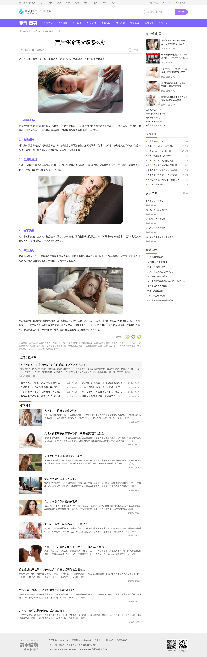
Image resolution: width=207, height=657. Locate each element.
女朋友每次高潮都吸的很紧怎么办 (63, 456)
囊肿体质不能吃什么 (154, 121)
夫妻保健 (49, 31)
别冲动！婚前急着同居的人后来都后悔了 (102, 383)
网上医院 (154, 2)
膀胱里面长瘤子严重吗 (157, 276)
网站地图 (110, 640)
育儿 (95, 2)
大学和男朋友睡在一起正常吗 (160, 146)
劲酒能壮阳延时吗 (155, 257)
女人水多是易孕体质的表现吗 (60, 501)
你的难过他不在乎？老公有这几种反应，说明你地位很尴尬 (53, 364)
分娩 (39, 165)
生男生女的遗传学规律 (157, 286)
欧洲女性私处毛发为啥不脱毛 (160, 151)
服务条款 (87, 640)
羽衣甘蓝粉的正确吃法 (155, 125)
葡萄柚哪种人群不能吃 (155, 113)
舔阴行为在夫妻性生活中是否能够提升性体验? (163, 165)
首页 (41, 2)
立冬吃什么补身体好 (154, 110)
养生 (86, 2)
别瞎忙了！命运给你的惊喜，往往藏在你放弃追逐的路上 (42, 387)
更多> (185, 193)
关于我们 (53, 640)
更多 (113, 2)
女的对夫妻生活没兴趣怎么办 (160, 160)
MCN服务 (64, 640)
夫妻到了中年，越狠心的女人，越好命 (65, 524)
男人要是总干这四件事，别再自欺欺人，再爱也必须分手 (103, 392)
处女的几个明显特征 (156, 184)
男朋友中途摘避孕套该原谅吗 (60, 410)
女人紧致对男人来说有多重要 (60, 478)
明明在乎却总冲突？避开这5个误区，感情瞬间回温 (42, 396)
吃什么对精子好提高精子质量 (160, 300)
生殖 (68, 2)
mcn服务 (167, 2)
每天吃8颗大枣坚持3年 (157, 262)
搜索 (181, 12)
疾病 (59, 2)
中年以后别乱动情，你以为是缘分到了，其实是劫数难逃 (103, 387)
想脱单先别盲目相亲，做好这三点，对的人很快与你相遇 (103, 396)
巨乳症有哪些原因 (155, 141)
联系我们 (76, 640)
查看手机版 (180, 2)
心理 (77, 2)
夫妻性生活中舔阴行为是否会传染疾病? (163, 170)
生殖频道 (45, 11)
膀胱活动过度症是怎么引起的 (160, 271)
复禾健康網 (122, 640)
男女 (32, 23)
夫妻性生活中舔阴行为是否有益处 (162, 175)
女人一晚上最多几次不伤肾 (159, 156)
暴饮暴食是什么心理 (156, 295)
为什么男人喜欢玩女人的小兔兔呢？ (163, 180)
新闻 (50, 2)
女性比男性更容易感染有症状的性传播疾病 (166, 281)
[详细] (127, 372)
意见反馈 (98, 640)
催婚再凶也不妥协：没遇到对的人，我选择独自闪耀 (42, 392)
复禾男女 (37, 31)
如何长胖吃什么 (153, 117)
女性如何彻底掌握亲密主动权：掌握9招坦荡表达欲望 (74, 433)
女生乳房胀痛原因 (155, 291)
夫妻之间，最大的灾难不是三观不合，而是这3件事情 (74, 547)
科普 (104, 2)
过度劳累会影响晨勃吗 (157, 267)
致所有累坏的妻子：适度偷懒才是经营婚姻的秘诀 (42, 383)
